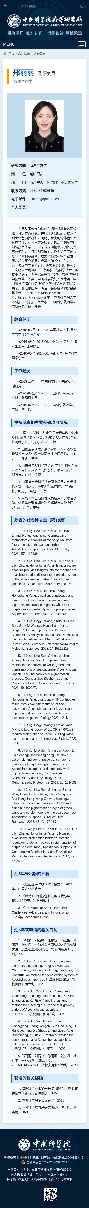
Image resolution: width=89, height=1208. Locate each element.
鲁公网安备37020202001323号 (47, 1162)
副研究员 (39, 53)
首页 (11, 53)
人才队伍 (24, 53)
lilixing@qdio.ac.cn (44, 199)
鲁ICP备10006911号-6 (68, 1157)
